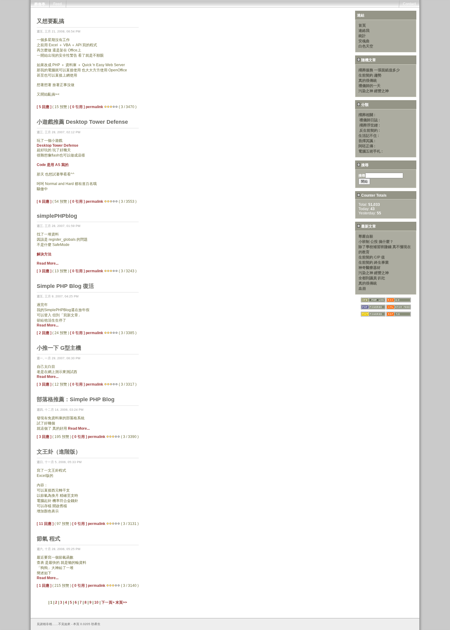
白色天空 (365, 46)
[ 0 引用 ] (77, 107)
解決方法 (44, 254)
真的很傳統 (367, 80)
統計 (362, 36)
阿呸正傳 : (366, 146)
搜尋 (364, 165)
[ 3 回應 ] (44, 271)
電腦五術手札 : (370, 151)
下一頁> (108, 602)
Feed (57, 4)
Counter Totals (373, 195)
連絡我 (363, 30)
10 (96, 602)
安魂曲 (363, 41)
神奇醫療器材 (369, 268)
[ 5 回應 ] (44, 107)
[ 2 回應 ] (44, 333)
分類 (364, 105)
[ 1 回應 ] (44, 585)
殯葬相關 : (366, 115)
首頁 (362, 25)
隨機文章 (368, 60)
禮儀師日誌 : (369, 120)
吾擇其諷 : (366, 141)
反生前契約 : (369, 130)
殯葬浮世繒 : (369, 125)
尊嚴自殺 (365, 236)
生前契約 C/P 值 (371, 257)
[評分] (105, 107)
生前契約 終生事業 (373, 262)
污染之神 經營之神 (373, 91)
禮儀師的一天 (369, 86)
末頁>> (121, 602)
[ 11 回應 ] (45, 524)
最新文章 (368, 226)
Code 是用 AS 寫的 (53, 165)
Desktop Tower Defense (57, 145)
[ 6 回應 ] (44, 201)
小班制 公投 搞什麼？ (375, 242)
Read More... (47, 263)
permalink (94, 107)
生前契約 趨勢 (369, 75)
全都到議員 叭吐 (371, 278)
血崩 (362, 288)
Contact (409, 4)
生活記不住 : (368, 136)
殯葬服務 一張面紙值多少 (379, 70)
